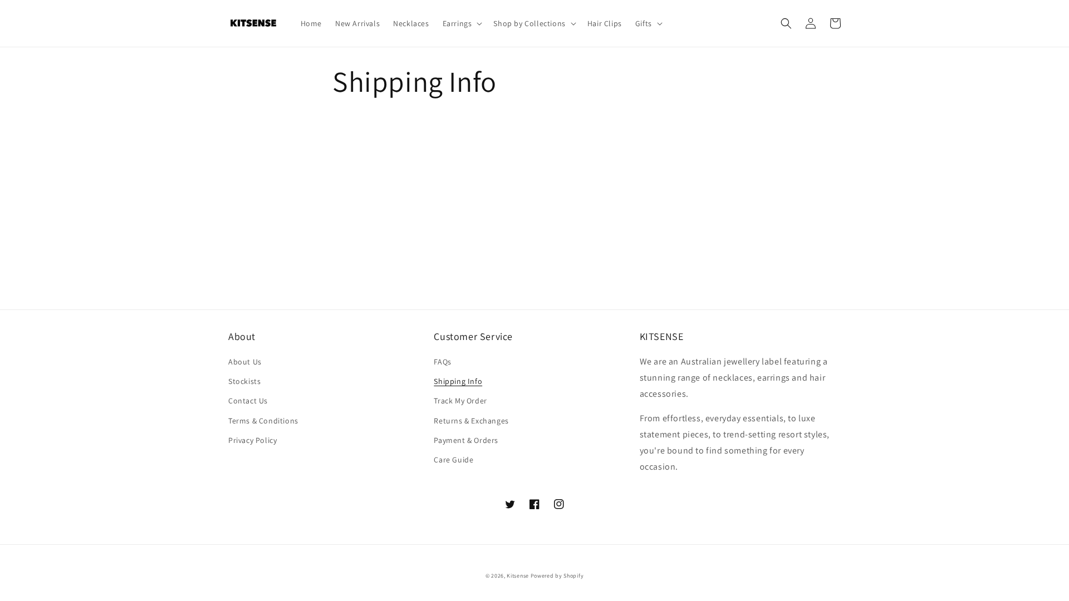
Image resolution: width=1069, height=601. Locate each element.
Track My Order (460, 401)
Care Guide (453, 460)
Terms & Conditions (263, 421)
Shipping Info (458, 381)
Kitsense (518, 575)
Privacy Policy (252, 440)
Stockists (244, 381)
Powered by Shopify (557, 575)
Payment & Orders (466, 440)
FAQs (442, 362)
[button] (461, 23)
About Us (245, 362)
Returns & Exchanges (471, 421)
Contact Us (248, 401)
